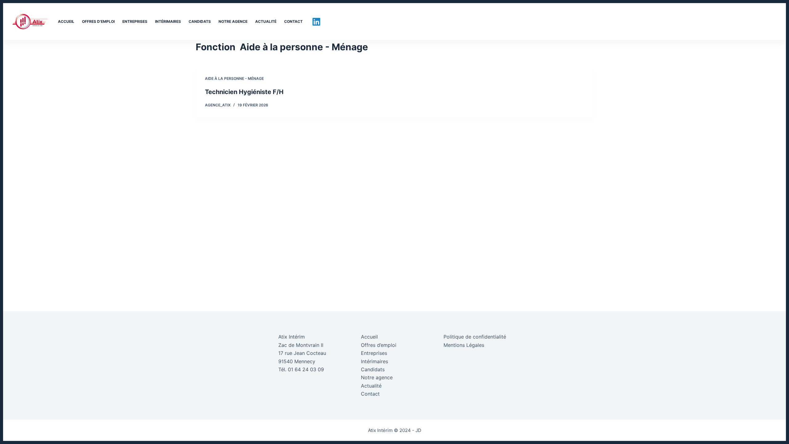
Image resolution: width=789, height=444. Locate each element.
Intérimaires (168, 21)
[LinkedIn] (316, 22)
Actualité (265, 21)
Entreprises (134, 21)
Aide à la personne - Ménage (234, 78)
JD (418, 430)
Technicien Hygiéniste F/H (244, 92)
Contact (293, 21)
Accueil (66, 21)
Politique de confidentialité (475, 337)
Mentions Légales (464, 345)
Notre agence (233, 21)
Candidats (200, 21)
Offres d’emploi (98, 21)
